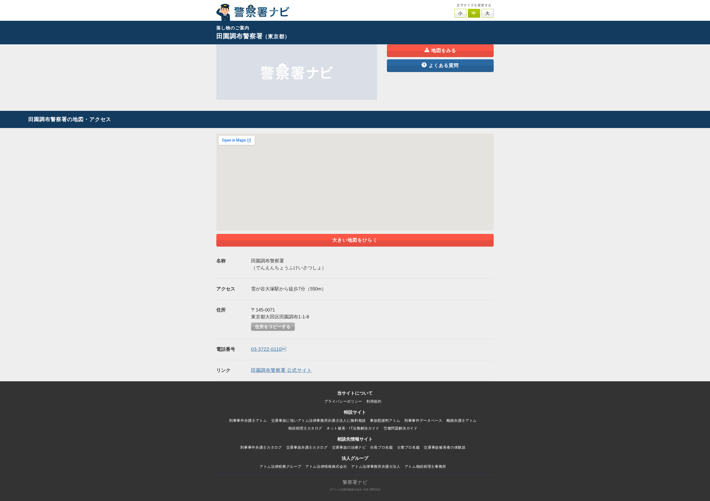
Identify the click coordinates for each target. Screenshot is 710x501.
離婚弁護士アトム (462, 420)
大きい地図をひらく (354, 240)
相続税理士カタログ (305, 428)
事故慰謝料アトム (385, 420)
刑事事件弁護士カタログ (261, 447)
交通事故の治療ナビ (349, 447)
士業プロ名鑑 (408, 447)
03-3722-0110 (269, 349)
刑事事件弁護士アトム (248, 420)
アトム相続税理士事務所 (425, 466)
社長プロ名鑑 (381, 447)
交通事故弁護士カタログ (307, 447)
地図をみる (444, 50)
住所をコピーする (273, 326)
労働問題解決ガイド (401, 428)
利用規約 (374, 401)
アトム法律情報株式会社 (326, 466)
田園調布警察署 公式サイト (281, 370)
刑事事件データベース (423, 420)
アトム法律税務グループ (280, 466)
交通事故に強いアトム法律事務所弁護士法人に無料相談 (318, 420)
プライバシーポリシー (343, 401)
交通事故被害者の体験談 (444, 447)
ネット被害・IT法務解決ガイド (352, 428)
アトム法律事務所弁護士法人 (375, 466)
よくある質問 (444, 65)
